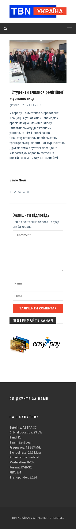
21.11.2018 (34, 105)
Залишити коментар (38, 308)
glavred (14, 105)
